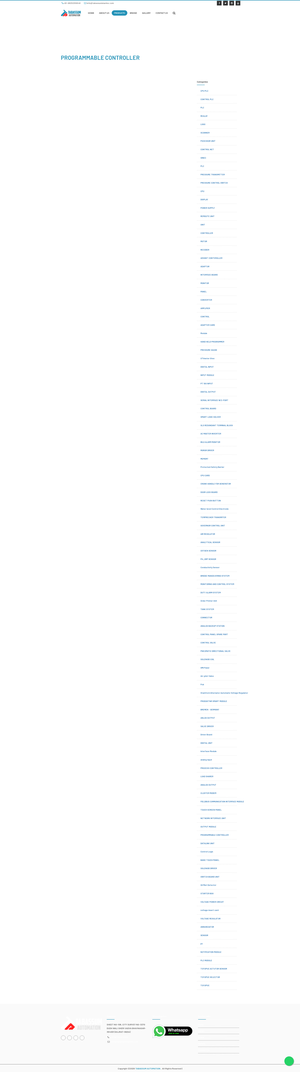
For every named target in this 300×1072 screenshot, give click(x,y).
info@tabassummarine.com (100, 3)
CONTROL (204, 316)
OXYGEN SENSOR (208, 550)
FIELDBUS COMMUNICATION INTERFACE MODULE (222, 801)
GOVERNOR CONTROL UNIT (212, 525)
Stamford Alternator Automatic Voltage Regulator (224, 693)
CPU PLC (204, 91)
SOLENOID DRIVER (208, 868)
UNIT (202, 224)
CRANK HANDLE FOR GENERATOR (215, 483)
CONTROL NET (207, 149)
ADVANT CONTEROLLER (211, 258)
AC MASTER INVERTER (210, 433)
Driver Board (206, 734)
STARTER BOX (207, 893)
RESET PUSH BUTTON (210, 500)
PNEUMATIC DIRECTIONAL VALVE (215, 651)
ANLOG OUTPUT (207, 718)
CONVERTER (206, 300)
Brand (201, 1037)
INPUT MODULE (207, 375)
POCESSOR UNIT (207, 141)
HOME (91, 13)
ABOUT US (104, 13)
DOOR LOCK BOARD (209, 492)
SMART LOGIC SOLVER (210, 417)
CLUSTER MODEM (208, 793)
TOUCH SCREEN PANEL (211, 810)
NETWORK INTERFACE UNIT (213, 818)
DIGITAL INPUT (207, 367)
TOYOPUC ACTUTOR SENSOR (213, 968)
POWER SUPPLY (207, 208)
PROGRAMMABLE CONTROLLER (214, 835)
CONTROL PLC (206, 99)
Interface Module (208, 751)
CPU (202, 191)
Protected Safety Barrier (212, 467)
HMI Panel (204, 667)
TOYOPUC (204, 985)
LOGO (202, 124)
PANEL (203, 291)
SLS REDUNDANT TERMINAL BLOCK (216, 425)
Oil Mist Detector (208, 885)
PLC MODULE (206, 960)
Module (203, 333)
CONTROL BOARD (208, 408)
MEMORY (204, 458)
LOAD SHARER (206, 776)
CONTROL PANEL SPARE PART (214, 634)
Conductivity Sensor (210, 567)
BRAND (133, 13)
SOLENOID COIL (207, 659)
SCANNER (205, 132)
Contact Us (203, 1050)
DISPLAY (204, 199)
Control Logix (206, 851)
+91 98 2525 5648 (119, 1037)
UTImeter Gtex (207, 358)
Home (201, 1024)
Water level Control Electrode (214, 509)
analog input (206, 759)
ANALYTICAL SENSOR (210, 542)
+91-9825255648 (71, 3)
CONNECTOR (206, 617)
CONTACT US (162, 13)
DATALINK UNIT (207, 843)
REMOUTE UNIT (207, 216)
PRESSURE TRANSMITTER (212, 174)
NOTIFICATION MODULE (210, 952)
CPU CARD (205, 475)
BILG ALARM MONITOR (210, 442)
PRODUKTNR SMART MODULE (213, 701)
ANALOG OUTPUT (208, 785)
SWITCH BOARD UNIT (210, 876)
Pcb (202, 684)
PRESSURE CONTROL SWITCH (214, 183)
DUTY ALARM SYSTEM (210, 592)
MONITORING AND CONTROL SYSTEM (217, 584)
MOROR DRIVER (207, 450)
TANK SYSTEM (207, 609)
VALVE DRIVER (207, 726)
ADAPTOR (204, 266)
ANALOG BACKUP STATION (212, 626)
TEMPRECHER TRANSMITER (213, 517)
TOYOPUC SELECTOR (210, 977)
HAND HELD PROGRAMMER (212, 341)
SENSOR (204, 935)
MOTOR (203, 241)
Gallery (201, 1043)
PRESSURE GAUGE (208, 350)
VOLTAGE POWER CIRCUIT (212, 902)
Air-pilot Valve (207, 676)
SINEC (203, 158)
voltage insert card (209, 910)
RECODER (204, 249)
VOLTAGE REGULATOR (210, 918)
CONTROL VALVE (208, 642)
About (201, 1031)
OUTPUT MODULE (208, 826)
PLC (202, 107)
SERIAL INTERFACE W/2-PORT (214, 400)
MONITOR (204, 283)
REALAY (204, 116)
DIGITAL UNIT (206, 743)
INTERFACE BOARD (209, 274)
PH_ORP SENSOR (208, 559)
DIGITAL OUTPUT (208, 392)
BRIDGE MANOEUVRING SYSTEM (214, 576)
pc (201, 943)
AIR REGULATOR (207, 534)
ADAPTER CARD (207, 325)
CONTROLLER (206, 233)
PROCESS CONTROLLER (211, 768)
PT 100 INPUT (206, 383)
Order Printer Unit (208, 601)
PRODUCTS (119, 13)
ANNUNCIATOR (207, 927)
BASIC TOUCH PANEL (209, 860)
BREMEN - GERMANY (209, 709)
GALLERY (146, 13)
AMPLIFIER (205, 308)
